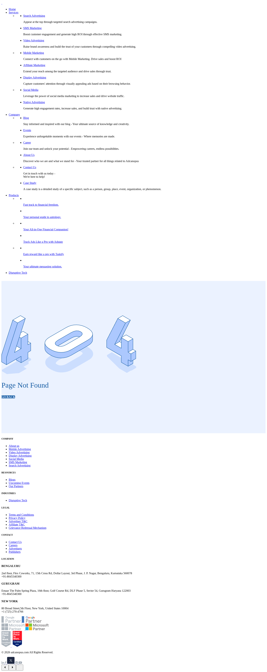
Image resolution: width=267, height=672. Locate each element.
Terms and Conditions (21, 514)
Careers (13, 545)
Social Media (30, 89)
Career (27, 142)
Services (13, 12)
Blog (26, 117)
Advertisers (15, 548)
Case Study (29, 182)
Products (14, 195)
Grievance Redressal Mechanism (27, 527)
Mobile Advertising (20, 449)
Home (12, 9)
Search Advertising (34, 15)
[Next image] (12, 668)
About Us (29, 154)
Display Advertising (34, 77)
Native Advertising (34, 102)
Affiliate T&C (17, 524)
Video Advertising (33, 40)
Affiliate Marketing (34, 65)
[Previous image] (5, 668)
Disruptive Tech (18, 272)
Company (14, 114)
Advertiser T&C (18, 521)
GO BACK (8, 397)
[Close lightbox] (19, 668)
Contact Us (29, 167)
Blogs (12, 479)
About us (14, 445)
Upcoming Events (19, 482)
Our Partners (16, 486)
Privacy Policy (17, 518)
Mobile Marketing (33, 52)
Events (27, 130)
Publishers (15, 551)
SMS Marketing (32, 28)
